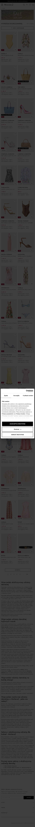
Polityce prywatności (7, 413)
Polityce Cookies (20, 413)
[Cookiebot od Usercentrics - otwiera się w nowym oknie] (26, 391)
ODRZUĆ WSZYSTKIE (17, 434)
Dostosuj (16, 429)
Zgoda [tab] (6, 395)
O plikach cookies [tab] (28, 395)
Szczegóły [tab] (16, 395)
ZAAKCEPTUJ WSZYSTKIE (17, 423)
